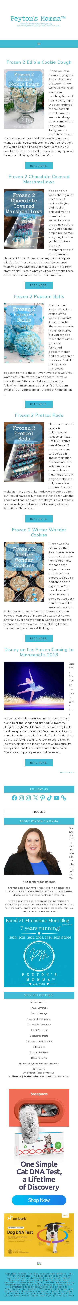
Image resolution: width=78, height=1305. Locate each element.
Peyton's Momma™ (39, 20)
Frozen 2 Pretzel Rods (39, 415)
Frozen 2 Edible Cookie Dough (39, 62)
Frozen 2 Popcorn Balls (39, 297)
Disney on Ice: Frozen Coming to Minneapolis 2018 (39, 652)
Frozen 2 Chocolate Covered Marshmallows (39, 179)
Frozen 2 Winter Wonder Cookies (39, 532)
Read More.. (39, 165)
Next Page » (67, 772)
